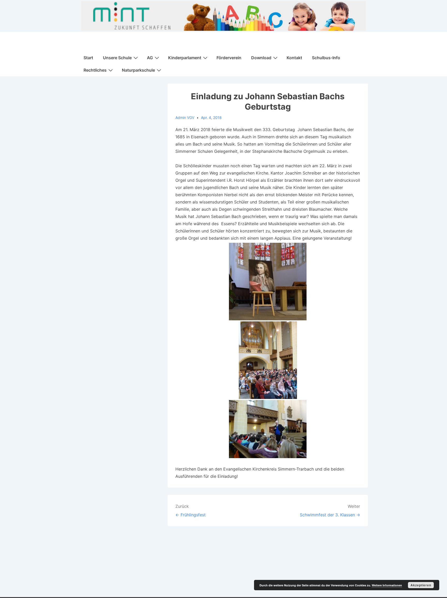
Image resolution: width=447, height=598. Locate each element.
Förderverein (229, 57)
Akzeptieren (421, 585)
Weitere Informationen (387, 585)
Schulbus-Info (326, 57)
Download (261, 57)
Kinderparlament (184, 57)
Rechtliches (95, 70)
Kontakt (294, 57)
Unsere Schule (117, 57)
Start (88, 57)
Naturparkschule (138, 70)
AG (150, 57)
